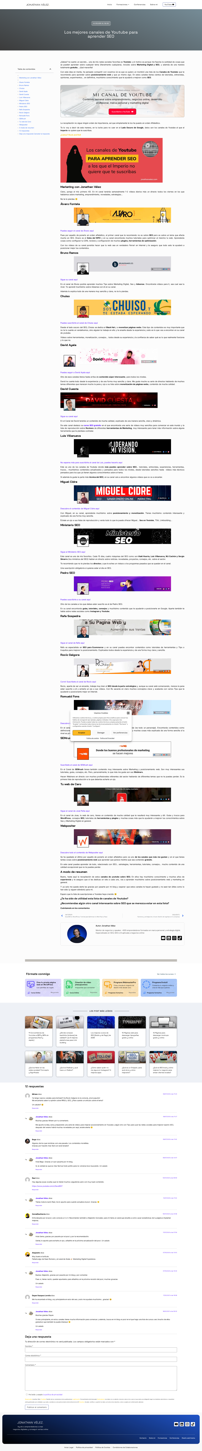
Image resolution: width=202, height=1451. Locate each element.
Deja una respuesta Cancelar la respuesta (34, 134)
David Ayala (23, 91)
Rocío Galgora (24, 112)
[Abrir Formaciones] (128, 4)
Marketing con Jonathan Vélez (30, 78)
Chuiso (21, 88)
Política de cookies (93, 738)
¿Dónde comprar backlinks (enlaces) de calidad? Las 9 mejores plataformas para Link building (69, 1038)
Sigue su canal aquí (69, 279)
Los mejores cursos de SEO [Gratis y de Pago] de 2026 (101, 1035)
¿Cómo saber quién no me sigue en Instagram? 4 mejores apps (101, 1070)
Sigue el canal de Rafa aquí (72, 643)
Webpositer (23, 125)
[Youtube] (163, 938)
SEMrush (22, 119)
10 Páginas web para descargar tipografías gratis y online (130, 1035)
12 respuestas (24, 131)
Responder (35, 1108)
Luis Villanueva (24, 97)
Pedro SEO (23, 106)
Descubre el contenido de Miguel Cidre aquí (79, 508)
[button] (128, 713)
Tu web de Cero (25, 122)
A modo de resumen (26, 128)
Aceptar (81, 733)
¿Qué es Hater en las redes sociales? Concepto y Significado (39, 1070)
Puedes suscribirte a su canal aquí (75, 599)
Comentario (30, 1365)
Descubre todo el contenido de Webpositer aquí (81, 852)
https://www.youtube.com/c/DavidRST (47, 1186)
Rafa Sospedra (24, 109)
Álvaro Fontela (24, 82)
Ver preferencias (120, 733)
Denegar (101, 733)
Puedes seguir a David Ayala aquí (75, 372)
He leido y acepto (45, 1395)
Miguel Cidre (24, 100)
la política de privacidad (52, 1394)
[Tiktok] (180, 938)
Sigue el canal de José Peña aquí (75, 811)
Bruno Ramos (24, 85)
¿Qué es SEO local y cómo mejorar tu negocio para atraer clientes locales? (163, 1070)
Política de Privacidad (107, 738)
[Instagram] (174, 938)
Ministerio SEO (24, 103)
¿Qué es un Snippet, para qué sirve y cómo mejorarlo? (132, 1070)
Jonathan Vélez (42, 1117)
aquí (114, 720)
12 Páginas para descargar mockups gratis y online (161, 1035)
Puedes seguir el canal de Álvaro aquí (77, 231)
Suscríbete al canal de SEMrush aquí (76, 765)
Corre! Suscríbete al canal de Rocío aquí (78, 682)
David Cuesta (24, 94)
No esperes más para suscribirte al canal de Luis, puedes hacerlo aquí (91, 462)
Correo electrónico (33, 1355)
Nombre (29, 1346)
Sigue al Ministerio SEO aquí (72, 552)
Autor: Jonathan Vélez (105, 926)
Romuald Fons (24, 116)
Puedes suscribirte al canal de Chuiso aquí (79, 323)
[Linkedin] (169, 938)
